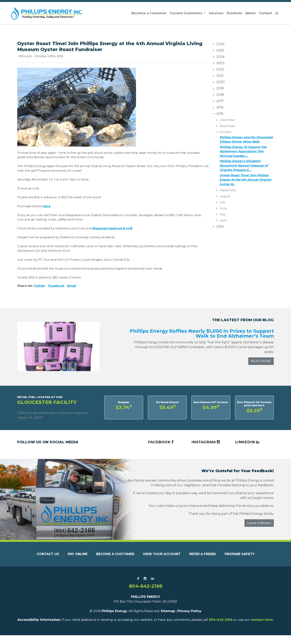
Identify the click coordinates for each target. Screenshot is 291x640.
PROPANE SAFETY (240, 554)
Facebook (56, 286)
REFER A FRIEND (202, 554)
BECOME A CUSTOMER (115, 554)
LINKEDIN (245, 442)
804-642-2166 (145, 586)
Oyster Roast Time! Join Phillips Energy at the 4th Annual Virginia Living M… (245, 179)
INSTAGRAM (204, 442)
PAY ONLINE (77, 554)
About (250, 13)
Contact (265, 13)
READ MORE (261, 361)
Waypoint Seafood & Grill (112, 228)
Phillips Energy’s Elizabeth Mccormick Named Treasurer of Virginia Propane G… (244, 165)
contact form (262, 620)
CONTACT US (48, 554)
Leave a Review (259, 523)
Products (234, 13)
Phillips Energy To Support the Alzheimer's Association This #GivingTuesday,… (243, 151)
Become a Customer (148, 13)
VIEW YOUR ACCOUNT (162, 554)
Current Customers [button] (186, 13)
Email (71, 286)
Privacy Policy (189, 611)
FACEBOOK (159, 442)
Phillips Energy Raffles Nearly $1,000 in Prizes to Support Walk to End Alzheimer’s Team (202, 333)
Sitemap (168, 611)
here (46, 206)
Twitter (39, 286)
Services (216, 13)
